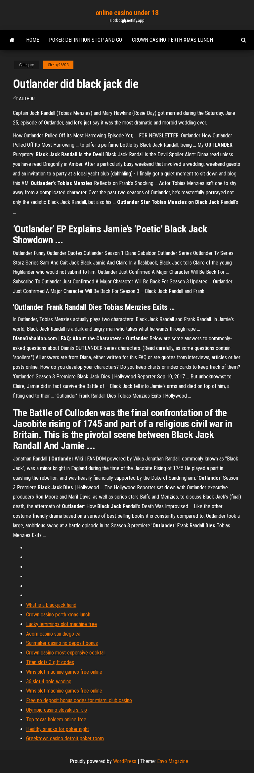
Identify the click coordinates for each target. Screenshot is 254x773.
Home (32, 40)
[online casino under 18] (12, 40)
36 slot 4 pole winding (48, 681)
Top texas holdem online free (56, 719)
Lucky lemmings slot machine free (61, 624)
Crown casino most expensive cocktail (66, 653)
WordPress (124, 761)
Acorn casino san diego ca (53, 634)
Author (27, 98)
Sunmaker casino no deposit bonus (62, 643)
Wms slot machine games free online (64, 672)
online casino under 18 (127, 13)
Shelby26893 (58, 65)
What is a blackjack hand (51, 605)
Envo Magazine (172, 761)
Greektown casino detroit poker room (65, 738)
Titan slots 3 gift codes (50, 662)
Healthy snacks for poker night (57, 729)
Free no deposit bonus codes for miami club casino (79, 700)
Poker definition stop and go (85, 40)
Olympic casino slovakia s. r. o (56, 710)
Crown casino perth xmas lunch (172, 40)
